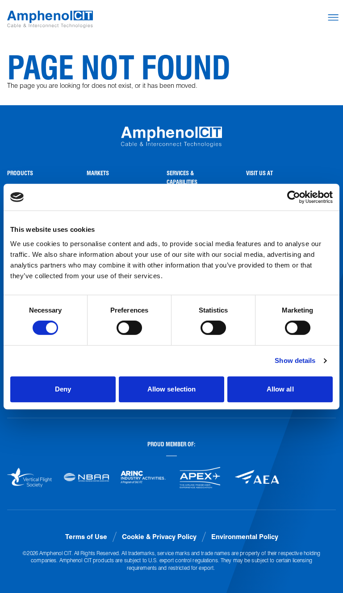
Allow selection (171, 389)
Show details (295, 360)
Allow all (280, 389)
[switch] (129, 328)
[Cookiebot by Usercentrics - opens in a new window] (294, 197)
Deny (63, 389)
